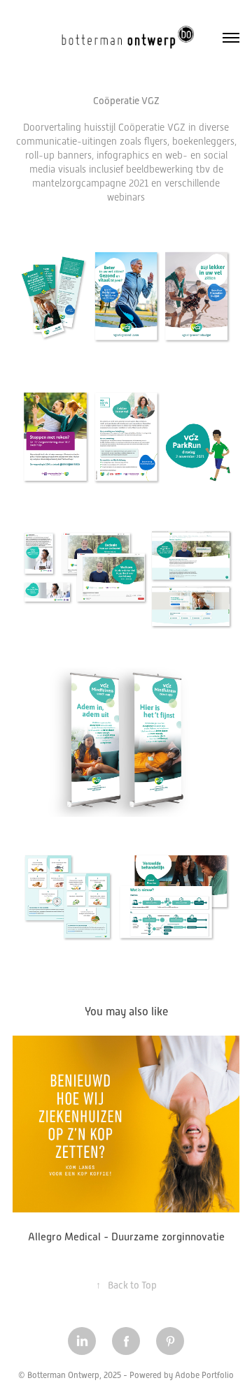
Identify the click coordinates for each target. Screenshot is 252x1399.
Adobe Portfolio (204, 1375)
